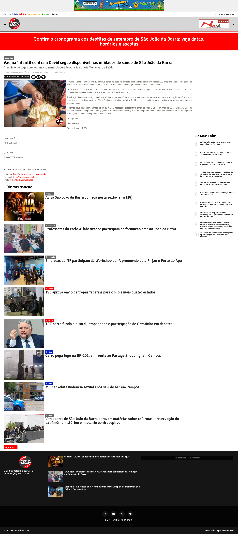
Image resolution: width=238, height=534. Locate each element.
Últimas (54, 14)
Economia (50, 257)
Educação (50, 225)
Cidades (7, 14)
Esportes (46, 14)
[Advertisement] (213, 92)
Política (22, 14)
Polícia (15, 14)
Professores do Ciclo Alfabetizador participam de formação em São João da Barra (110, 229)
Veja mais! (10, 447)
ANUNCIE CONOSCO (122, 520)
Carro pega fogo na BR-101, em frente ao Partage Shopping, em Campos (103, 355)
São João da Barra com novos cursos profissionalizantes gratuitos (216, 163)
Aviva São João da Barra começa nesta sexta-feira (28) (89, 197)
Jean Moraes (228, 530)
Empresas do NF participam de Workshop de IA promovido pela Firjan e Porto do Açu (113, 260)
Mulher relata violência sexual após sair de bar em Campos (92, 387)
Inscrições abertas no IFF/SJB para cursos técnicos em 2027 (215, 153)
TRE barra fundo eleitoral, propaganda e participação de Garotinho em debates (108, 324)
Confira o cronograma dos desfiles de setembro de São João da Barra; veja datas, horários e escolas (119, 41)
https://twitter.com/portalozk (25, 177)
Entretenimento (34, 14)
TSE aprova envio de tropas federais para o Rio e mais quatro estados (100, 292)
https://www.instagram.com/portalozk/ (29, 174)
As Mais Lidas (206, 136)
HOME (107, 520)
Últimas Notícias (19, 187)
